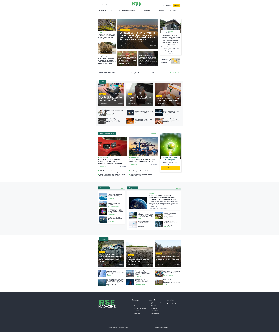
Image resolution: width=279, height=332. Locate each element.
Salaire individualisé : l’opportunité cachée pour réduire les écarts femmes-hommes (172, 120)
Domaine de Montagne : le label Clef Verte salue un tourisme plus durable (170, 215)
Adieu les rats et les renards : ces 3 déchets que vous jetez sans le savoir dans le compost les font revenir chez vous (148, 60)
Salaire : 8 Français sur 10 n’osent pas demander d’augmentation (167, 100)
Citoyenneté (160, 10)
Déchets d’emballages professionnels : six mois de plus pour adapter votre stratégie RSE (171, 281)
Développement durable (127, 10)
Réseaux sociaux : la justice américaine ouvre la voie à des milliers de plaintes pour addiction (115, 210)
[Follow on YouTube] (106, 5)
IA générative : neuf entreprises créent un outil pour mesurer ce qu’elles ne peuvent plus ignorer (171, 223)
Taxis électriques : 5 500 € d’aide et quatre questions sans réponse (140, 174)
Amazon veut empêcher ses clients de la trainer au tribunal (144, 111)
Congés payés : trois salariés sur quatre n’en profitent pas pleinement (171, 273)
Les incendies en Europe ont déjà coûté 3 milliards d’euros (143, 120)
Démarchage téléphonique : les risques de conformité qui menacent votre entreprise (114, 120)
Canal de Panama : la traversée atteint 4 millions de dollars (115, 203)
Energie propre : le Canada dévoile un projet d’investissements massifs (141, 171)
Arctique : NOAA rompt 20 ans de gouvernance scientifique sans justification (115, 195)
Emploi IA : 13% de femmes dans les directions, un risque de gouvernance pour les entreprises (115, 112)
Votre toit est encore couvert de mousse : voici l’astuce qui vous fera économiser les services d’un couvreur (106, 36)
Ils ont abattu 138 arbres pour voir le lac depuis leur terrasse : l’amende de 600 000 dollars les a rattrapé (168, 259)
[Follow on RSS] (109, 5)
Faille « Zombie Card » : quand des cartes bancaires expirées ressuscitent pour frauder (111, 99)
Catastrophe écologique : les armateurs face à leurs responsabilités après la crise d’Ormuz (142, 272)
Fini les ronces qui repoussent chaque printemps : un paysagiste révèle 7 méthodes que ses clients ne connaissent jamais (127, 60)
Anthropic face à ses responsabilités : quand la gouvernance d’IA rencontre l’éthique (142, 281)
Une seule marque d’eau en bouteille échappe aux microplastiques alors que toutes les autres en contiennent (145, 223)
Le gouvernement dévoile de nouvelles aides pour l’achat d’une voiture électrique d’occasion (111, 174)
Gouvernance (146, 10)
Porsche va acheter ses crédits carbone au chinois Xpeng (171, 111)
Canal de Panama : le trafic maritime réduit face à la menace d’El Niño (142, 160)
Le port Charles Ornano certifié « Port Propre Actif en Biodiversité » (115, 219)
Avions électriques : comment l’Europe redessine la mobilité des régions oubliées (115, 273)
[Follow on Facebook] (100, 5)
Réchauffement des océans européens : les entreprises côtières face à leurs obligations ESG (110, 171)
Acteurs (173, 10)
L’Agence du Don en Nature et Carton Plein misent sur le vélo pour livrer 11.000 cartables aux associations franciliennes (145, 214)
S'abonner (176, 5)
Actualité (102, 10)
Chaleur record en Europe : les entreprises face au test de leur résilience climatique (138, 260)
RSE (112, 10)
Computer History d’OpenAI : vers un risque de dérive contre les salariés (139, 99)
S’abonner (170, 168)
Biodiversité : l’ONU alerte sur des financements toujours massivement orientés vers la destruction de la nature (163, 197)
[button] (180, 10)
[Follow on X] (103, 5)
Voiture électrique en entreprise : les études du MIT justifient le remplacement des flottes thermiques (112, 161)
